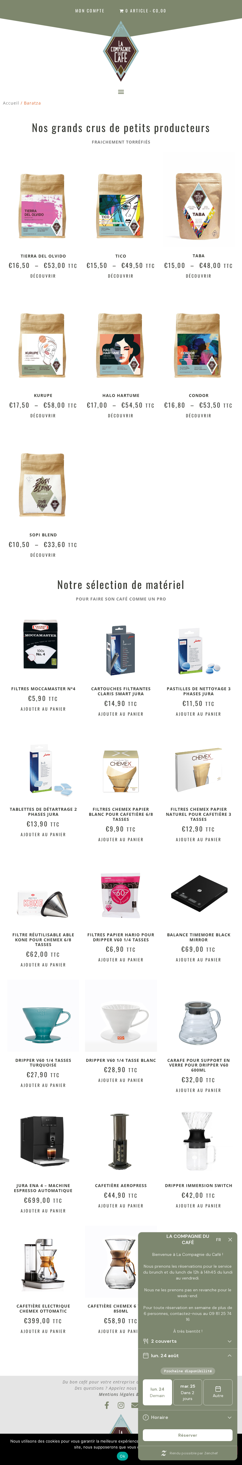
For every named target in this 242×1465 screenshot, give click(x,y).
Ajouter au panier (43, 709)
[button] (121, 92)
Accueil (11, 103)
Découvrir (43, 276)
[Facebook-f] (107, 1405)
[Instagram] (121, 1405)
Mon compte (90, 10)
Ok (122, 1456)
